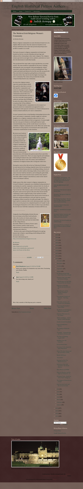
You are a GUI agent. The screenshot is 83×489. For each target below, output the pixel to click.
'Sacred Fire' (60, 357)
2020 (57, 245)
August (59, 271)
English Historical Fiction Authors (38, 6)
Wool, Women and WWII (63, 369)
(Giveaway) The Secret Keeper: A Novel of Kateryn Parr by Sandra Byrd (62, 226)
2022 (57, 242)
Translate (65, 424)
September (60, 268)
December (60, 261)
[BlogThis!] (39, 257)
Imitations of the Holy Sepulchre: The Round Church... (63, 366)
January (59, 405)
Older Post (47, 308)
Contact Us (28, 11)
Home (14, 11)
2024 (57, 237)
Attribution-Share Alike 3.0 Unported (57, 475)
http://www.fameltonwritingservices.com (24, 238)
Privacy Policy (57, 430)
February (59, 402)
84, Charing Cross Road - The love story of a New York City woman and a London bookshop (62, 200)
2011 (57, 416)
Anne (17, 277)
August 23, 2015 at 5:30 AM (33, 266)
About (20, 11)
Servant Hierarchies (62, 344)
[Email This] (38, 257)
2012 (57, 413)
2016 (57, 256)
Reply (17, 272)
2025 (57, 235)
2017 (57, 253)
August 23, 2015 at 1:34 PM (26, 277)
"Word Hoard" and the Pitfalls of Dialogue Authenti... (62, 293)
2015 (57, 258)
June (58, 391)
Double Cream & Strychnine (64, 322)
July (58, 389)
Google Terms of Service (60, 433)
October (59, 266)
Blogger (55, 479)
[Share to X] (40, 257)
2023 (57, 240)
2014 (57, 408)
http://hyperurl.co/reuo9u (20, 246)
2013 (57, 410)
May (58, 394)
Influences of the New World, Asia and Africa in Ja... (63, 287)
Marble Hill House (61, 355)
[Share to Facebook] (41, 257)
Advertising (36, 11)
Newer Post (16, 308)
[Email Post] (35, 257)
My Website (16, 242)
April (58, 397)
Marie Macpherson (21, 266)
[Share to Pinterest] (43, 257)
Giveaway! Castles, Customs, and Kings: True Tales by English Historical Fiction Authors (62, 216)
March (59, 399)
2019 (57, 248)
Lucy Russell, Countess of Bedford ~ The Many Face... (63, 298)
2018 (57, 250)
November (60, 263)
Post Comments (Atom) (25, 312)
